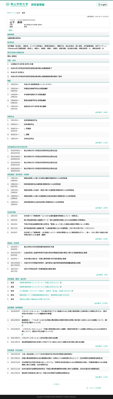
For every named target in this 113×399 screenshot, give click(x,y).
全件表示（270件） (101, 303)
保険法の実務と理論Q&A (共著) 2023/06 (35, 299)
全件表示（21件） (102, 346)
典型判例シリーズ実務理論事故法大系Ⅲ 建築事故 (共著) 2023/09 (44, 295)
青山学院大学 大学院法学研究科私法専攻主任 (40, 150)
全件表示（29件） (102, 208)
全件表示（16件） (102, 239)
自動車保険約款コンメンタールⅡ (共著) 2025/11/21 (39, 287)
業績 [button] (10, 30)
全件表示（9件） (102, 274)
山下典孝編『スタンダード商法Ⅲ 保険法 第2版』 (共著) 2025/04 (45, 291)
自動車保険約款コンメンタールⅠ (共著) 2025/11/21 (39, 282)
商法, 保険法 (12, 56)
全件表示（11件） (102, 142)
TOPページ (11, 13)
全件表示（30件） (102, 112)
